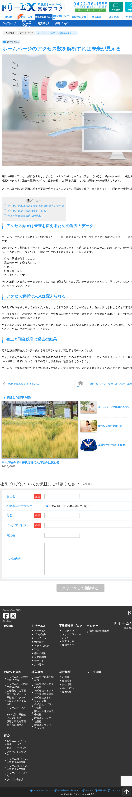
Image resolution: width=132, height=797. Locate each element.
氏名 (9, 515)
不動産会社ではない (78, 506)
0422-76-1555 (90, 3)
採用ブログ (61, 23)
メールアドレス (16, 525)
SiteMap (7, 621)
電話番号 (12, 535)
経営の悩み (13, 41)
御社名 (10, 496)
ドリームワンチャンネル (26, 23)
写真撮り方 (44, 23)
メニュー (36, 200)
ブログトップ (8, 23)
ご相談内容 (13, 558)
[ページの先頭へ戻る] (126, 792)
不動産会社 (55, 506)
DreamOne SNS (11, 610)
